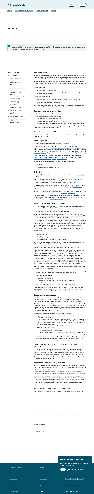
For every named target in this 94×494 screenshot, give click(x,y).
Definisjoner (12, 89)
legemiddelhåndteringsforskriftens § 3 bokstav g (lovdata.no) (67, 301)
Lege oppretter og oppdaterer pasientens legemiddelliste (60, 340)
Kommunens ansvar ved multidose (45, 324)
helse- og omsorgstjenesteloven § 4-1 (44, 216)
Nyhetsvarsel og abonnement (72, 491)
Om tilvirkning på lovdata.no (68, 193)
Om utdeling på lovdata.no (56, 199)
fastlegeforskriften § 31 (72, 321)
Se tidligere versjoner (73, 414)
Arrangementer (43, 479)
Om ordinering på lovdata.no (68, 182)
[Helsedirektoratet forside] (17, 5)
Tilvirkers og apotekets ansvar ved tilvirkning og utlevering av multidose (17, 112)
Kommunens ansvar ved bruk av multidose (16, 93)
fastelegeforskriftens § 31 (71, 305)
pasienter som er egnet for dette (69, 265)
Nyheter (41, 472)
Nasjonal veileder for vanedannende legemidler (45, 365)
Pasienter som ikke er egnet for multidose (16, 83)
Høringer (42, 485)
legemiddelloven (41, 166)
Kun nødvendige (72, 469)
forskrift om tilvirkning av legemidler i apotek (48, 167)
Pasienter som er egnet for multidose (15, 79)
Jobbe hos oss (13, 479)
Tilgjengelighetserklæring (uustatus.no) (74, 479)
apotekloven (40, 164)
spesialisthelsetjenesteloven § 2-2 (62, 216)
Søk (71, 5)
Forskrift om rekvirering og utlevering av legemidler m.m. (47, 155)
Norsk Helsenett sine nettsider (76, 391)
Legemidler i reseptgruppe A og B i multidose (17, 117)
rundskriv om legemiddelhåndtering (60, 217)
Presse (41, 491)
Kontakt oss (12, 485)
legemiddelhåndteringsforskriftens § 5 (46, 327)
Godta (63, 469)
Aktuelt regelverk (13, 87)
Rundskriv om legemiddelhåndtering (48, 151)
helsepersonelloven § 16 (78, 216)
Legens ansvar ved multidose (16, 107)
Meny (83, 5)
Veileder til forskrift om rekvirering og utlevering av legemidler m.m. (50, 159)
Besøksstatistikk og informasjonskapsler (74, 485)
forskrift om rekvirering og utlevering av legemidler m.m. (50, 351)
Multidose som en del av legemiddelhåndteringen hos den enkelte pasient (17, 103)
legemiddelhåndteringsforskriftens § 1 (51, 310)
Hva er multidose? (14, 75)
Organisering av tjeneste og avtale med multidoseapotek (17, 97)
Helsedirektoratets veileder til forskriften (75, 373)
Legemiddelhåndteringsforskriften (42, 250)
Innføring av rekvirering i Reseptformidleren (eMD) (15, 121)
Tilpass (81, 469)
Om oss (11, 472)
